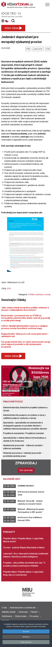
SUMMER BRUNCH (26, 486)
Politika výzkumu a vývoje (39, 294)
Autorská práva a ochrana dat (22, 607)
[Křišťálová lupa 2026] (26, 381)
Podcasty (9, 532)
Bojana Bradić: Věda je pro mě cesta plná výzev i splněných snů (24, 335)
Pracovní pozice (13, 401)
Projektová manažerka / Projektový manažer (23, 433)
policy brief (38, 49)
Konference (7, 616)
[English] (3, 20)
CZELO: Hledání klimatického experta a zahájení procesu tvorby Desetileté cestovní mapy (24, 327)
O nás (4, 607)
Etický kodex (21, 616)
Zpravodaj (26, 463)
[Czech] (7, 20)
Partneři (34, 612)
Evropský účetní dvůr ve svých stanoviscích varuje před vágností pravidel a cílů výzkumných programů (25, 344)
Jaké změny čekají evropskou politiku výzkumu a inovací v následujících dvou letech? (25, 308)
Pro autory (34, 616)
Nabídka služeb (9, 612)
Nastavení (26, 637)
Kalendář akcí (11, 479)
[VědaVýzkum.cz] (25, 4)
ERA (28, 49)
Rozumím (26, 631)
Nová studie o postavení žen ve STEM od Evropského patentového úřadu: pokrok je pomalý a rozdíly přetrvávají (25, 318)
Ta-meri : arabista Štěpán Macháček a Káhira (23, 547)
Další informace (26, 642)
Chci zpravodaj (26, 470)
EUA (48, 49)
